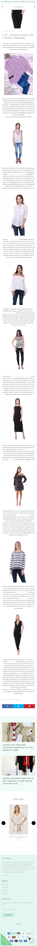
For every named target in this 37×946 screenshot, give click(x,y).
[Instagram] (6, 875)
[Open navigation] (2, 6)
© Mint (18, 923)
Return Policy (5, 887)
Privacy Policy (5, 884)
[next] (33, 823)
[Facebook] (2, 875)
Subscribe (8, 915)
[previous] (3, 823)
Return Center (5, 890)
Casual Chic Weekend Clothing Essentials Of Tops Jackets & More (18, 747)
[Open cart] (34, 7)
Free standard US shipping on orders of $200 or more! (18, 1)
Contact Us (5, 893)
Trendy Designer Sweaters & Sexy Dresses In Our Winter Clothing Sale (18, 781)
